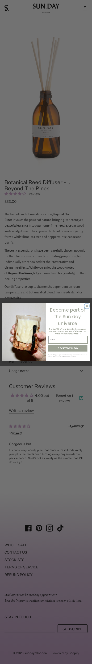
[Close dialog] (87, 306)
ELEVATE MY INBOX (68, 348)
